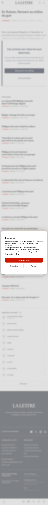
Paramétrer (14, 266)
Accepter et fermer (24, 260)
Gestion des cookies (12, 254)
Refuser (33, 266)
